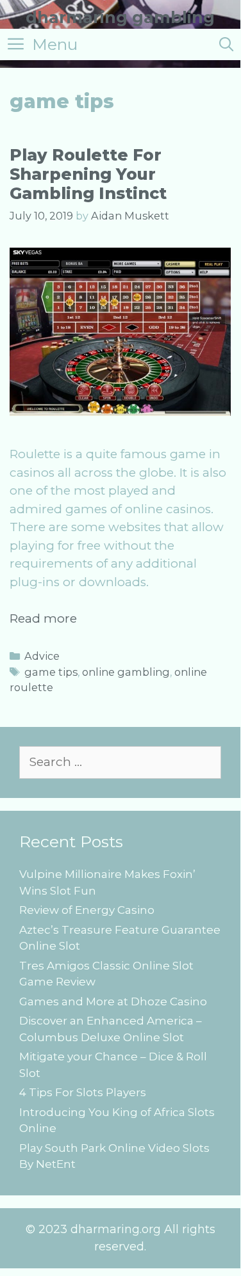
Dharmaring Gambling (120, 17)
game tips (51, 672)
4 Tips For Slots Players (82, 1092)
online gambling (126, 672)
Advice (42, 656)
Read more (43, 618)
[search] (226, 44)
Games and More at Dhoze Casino (113, 1001)
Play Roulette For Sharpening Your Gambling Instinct (88, 174)
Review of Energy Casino (86, 910)
